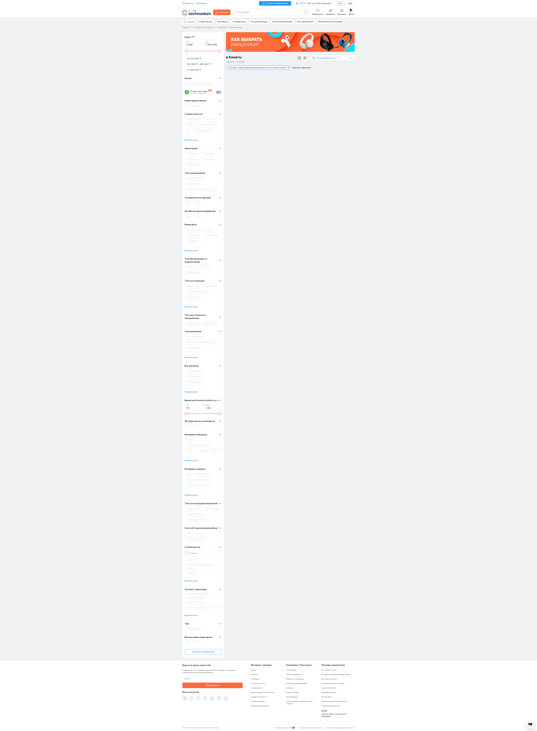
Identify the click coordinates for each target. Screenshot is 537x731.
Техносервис (256, 688)
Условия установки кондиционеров (336, 674)
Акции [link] (190, 21)
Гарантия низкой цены (260, 706)
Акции (253, 670)
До (207, 42)
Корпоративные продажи (296, 683)
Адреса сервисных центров (262, 692)
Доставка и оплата (329, 679)
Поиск (193, 553)
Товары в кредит (258, 701)
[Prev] (230, 42)
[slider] (186, 51)
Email (187, 678)
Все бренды (326, 697)
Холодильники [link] (305, 21)
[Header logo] (196, 12)
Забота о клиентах (293, 674)
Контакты (290, 688)
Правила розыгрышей (330, 706)
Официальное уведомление (311, 728)
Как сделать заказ (329, 670)
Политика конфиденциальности (341, 728)
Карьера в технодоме (295, 679)
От (187, 42)
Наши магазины (292, 692)
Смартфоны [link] (205, 21)
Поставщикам (292, 697)
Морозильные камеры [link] (330, 21)
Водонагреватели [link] (282, 21)
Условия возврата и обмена (333, 683)
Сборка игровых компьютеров (334, 701)
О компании (291, 670)
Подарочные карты (259, 697)
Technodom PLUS (258, 683)
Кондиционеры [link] (259, 21)
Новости (254, 674)
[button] (317, 12)
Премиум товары (329, 692)
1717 (324, 711)
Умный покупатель (329, 688)
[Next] (350, 42)
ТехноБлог (255, 679)
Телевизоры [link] (239, 21)
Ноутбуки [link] (222, 21)
